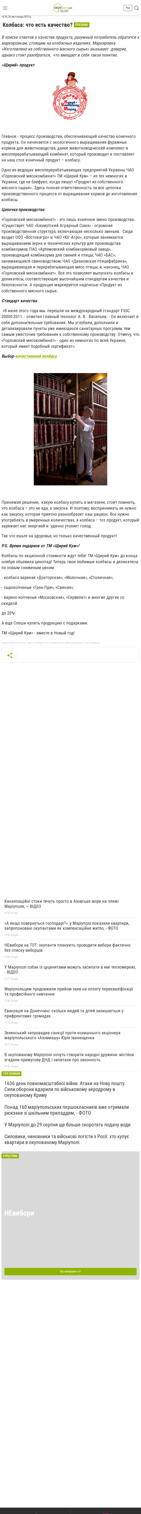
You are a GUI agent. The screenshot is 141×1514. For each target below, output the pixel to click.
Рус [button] (128, 8)
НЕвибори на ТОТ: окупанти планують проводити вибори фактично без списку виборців (67, 948)
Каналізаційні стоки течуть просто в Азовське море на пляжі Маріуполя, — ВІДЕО (61, 904)
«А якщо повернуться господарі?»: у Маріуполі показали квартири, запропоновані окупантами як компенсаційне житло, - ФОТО (66, 926)
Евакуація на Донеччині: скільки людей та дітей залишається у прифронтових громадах (63, 1013)
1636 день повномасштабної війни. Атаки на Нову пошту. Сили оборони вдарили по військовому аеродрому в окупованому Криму (65, 1089)
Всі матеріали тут (70, 1271)
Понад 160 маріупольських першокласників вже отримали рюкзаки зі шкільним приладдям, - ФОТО (66, 1110)
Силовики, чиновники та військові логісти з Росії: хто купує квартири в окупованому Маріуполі (66, 1139)
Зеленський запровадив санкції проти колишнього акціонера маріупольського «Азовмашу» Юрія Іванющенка (62, 1035)
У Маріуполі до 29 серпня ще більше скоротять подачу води (67, 1125)
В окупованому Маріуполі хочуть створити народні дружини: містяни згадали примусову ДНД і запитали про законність (69, 1057)
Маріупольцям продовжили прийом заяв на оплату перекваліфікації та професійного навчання (68, 991)
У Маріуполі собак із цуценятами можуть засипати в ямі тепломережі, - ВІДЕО (70, 970)
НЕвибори (19, 1213)
